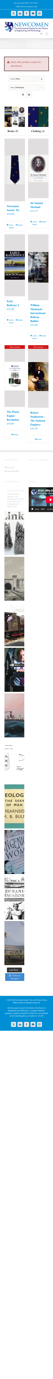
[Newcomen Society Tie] (15, 170)
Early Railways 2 (13, 303)
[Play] (32, 509)
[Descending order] (42, 79)
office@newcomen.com (26, 6)
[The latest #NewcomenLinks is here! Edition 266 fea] (14, 533)
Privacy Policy (41, 1000)
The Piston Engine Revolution (13, 416)
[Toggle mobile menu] (47, 33)
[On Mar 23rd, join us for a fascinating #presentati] (14, 806)
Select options (11, 226)
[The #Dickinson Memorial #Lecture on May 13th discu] (14, 579)
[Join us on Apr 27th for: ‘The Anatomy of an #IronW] (14, 624)
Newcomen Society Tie (13, 208)
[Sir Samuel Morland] (38, 168)
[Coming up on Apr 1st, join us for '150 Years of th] (14, 761)
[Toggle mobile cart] (41, 33)
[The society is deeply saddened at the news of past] (14, 670)
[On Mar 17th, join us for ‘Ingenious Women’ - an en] (14, 852)
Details (20, 225)
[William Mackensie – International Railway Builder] (38, 267)
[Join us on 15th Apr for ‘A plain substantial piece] (14, 715)
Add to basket (34, 222)
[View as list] (29, 95)
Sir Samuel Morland (36, 205)
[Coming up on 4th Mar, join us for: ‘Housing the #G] (14, 943)
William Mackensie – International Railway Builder (37, 313)
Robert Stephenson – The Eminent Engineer (37, 418)
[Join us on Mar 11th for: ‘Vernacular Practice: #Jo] (14, 897)
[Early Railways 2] (15, 265)
